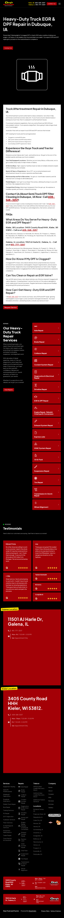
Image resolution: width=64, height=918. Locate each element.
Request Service (10, 307)
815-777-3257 (40, 5)
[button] (59, 4)
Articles (51, 804)
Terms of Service (55, 911)
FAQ (49, 797)
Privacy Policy (45, 911)
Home (50, 787)
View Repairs (8, 390)
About (50, 791)
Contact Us (51, 4)
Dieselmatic (32, 911)
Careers (51, 794)
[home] (8, 3)
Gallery (50, 807)
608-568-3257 (40, 3)
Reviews (51, 801)
